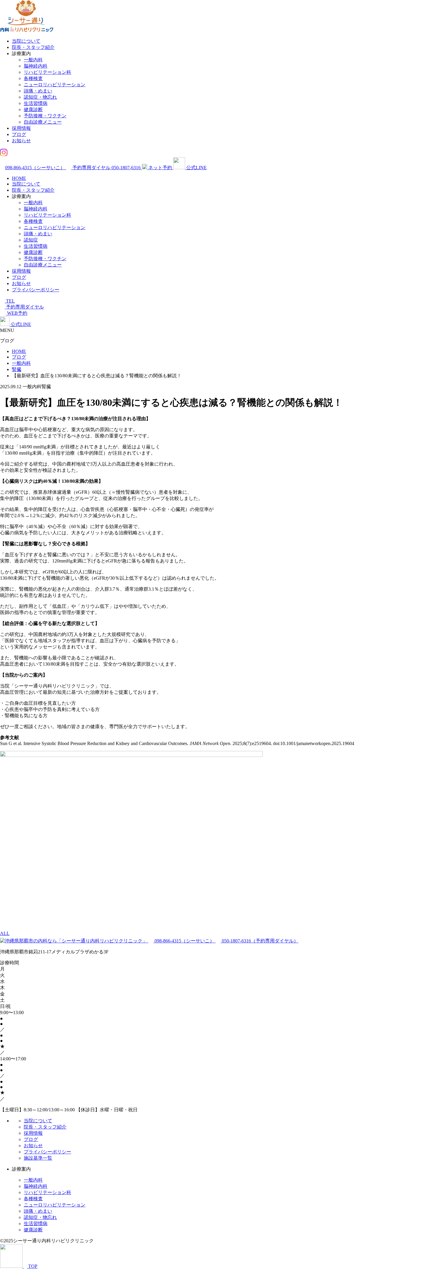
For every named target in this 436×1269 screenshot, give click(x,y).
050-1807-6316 (259, 940)
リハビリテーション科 (47, 72)
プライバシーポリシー (35, 289)
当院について (26, 41)
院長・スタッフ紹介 (33, 47)
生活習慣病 (35, 103)
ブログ (19, 134)
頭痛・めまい (38, 90)
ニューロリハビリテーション (54, 84)
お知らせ (21, 140)
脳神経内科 (35, 65)
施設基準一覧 (38, 1158)
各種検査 (33, 78)
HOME (19, 178)
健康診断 (33, 109)
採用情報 (21, 128)
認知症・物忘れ (40, 97)
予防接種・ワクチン (45, 115)
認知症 (31, 239)
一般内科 (33, 59)
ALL (4, 933)
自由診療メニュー (43, 121)
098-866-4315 (35, 167)
